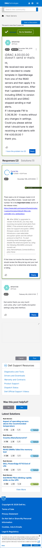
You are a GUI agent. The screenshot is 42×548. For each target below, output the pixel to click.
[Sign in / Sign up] (29, 3)
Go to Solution (25, 32)
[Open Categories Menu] (37, 3)
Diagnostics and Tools (14, 372)
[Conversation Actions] (36, 49)
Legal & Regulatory (10, 531)
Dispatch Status (11, 387)
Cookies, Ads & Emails (12, 527)
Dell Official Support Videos (16, 391)
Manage (3, 545)
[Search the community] (37, 9)
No (9, 407)
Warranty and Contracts (14, 379)
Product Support (11, 383)
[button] (6, 430)
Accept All (36, 545)
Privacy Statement (10, 514)
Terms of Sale (8, 509)
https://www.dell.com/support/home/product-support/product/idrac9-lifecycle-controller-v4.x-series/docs (21, 211)
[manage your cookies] (4, 498)
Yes (21, 407)
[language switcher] (32, 3)
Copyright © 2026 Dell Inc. (14, 504)
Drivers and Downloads (14, 375)
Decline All (26, 545)
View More (21, 489)
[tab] (10, 160)
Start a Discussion (30, 22)
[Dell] (3, 16)
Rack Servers (11, 16)
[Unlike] (7, 147)
